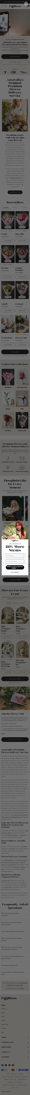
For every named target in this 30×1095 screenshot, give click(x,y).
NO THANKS (15, 572)
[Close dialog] (26, 3)
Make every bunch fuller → (15, 567)
